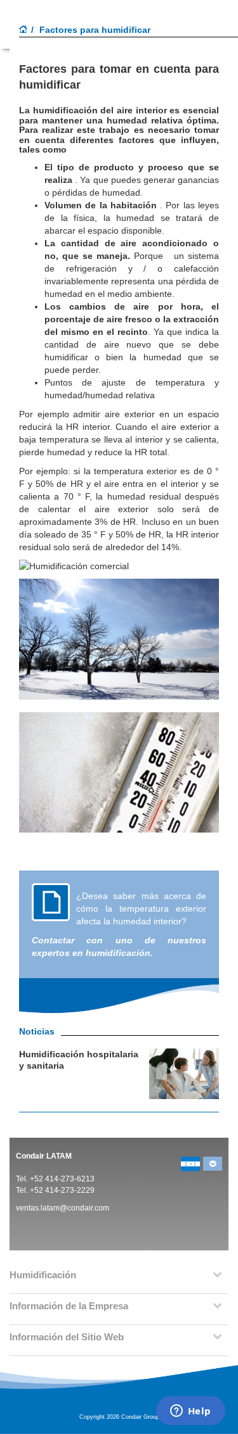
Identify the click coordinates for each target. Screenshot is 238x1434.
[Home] (23, 30)
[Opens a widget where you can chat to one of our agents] (190, 1412)
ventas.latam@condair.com (62, 1208)
